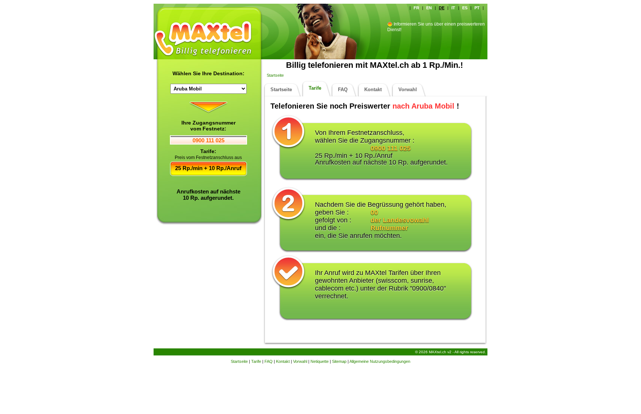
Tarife (315, 88)
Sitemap (339, 361)
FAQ (343, 89)
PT (477, 8)
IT (453, 8)
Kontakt (373, 89)
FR (416, 8)
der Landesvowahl (400, 220)
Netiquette (319, 361)
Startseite (275, 75)
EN (429, 8)
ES (464, 8)
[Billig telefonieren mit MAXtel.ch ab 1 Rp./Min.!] (209, 24)
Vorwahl (407, 89)
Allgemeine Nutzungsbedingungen (379, 361)
